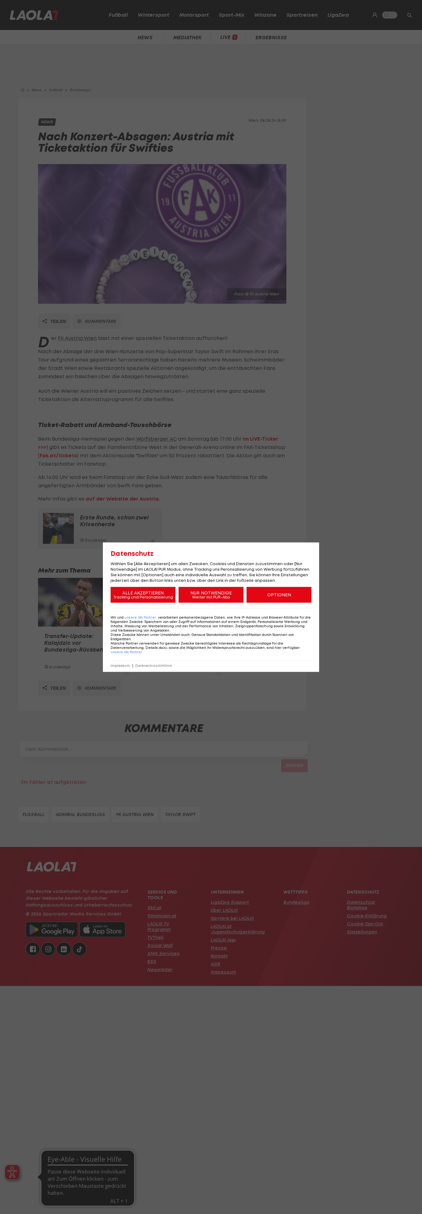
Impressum (120, 665)
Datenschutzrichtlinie (153, 665)
